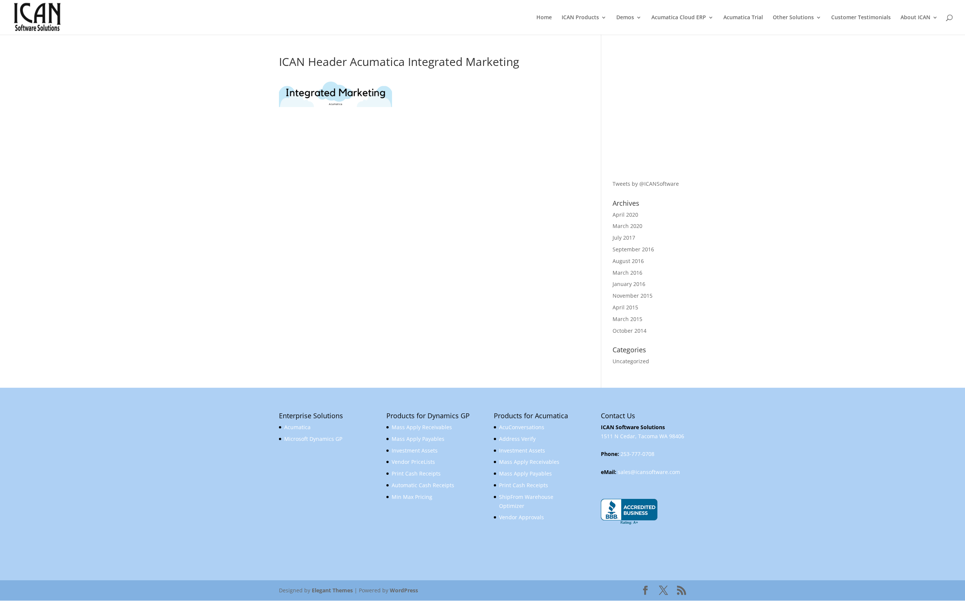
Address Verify (517, 438)
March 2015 (627, 319)
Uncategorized (631, 361)
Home (544, 18)
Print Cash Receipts (416, 473)
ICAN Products (580, 18)
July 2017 (624, 237)
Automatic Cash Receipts (423, 485)
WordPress (404, 590)
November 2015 (633, 295)
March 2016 (627, 272)
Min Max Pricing (412, 496)
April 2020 (625, 214)
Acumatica (297, 427)
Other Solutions (793, 18)
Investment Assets (415, 450)
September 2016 (633, 249)
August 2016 (628, 261)
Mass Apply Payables (418, 438)
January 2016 (629, 284)
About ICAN (915, 18)
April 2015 (625, 307)
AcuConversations (521, 427)
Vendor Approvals (521, 517)
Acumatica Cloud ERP (678, 18)
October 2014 (629, 330)
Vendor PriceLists (413, 461)
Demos (625, 18)
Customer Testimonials (861, 18)
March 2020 (627, 225)
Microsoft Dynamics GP (313, 438)
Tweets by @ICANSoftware (646, 183)
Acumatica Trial (743, 18)
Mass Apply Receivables (422, 427)
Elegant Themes (332, 590)
